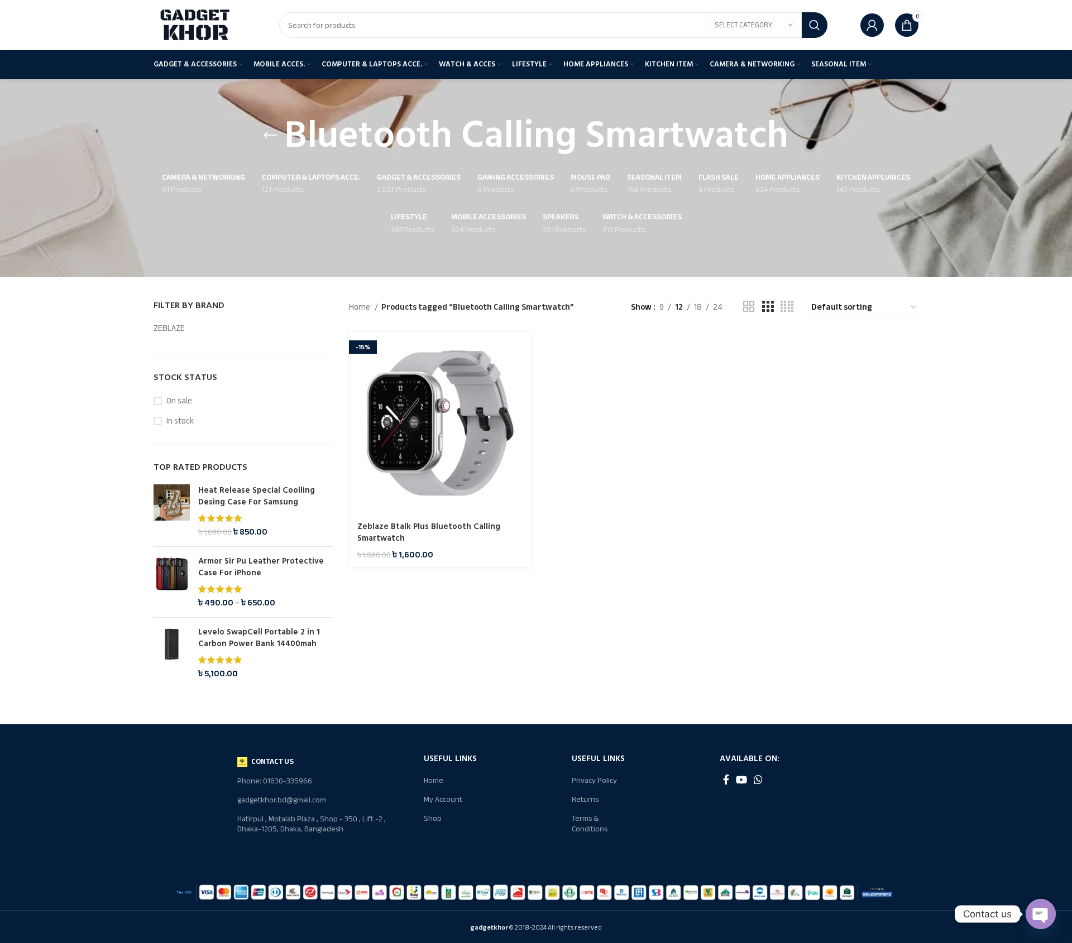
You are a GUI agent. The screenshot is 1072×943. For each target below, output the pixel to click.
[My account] (872, 25)
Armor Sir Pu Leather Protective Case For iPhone (261, 567)
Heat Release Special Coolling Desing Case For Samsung (256, 496)
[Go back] (270, 135)
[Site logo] (195, 24)
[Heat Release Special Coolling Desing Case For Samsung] (172, 511)
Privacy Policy (594, 780)
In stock (180, 421)
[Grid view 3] (767, 307)
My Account (443, 799)
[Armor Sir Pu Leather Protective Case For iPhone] (172, 582)
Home (360, 307)
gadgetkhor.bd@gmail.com (281, 799)
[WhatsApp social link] (758, 779)
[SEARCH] (814, 25)
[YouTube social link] (741, 779)
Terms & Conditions (589, 823)
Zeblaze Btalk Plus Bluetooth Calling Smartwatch (428, 532)
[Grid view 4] (787, 307)
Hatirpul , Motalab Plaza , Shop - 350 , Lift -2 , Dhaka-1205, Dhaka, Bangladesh (311, 823)
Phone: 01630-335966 (274, 780)
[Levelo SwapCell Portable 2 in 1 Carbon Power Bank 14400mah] (172, 653)
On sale (179, 401)
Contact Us (272, 761)
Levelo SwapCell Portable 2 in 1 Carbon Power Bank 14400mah (259, 637)
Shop (433, 818)
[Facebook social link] (726, 779)
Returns (585, 799)
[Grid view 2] (748, 307)
